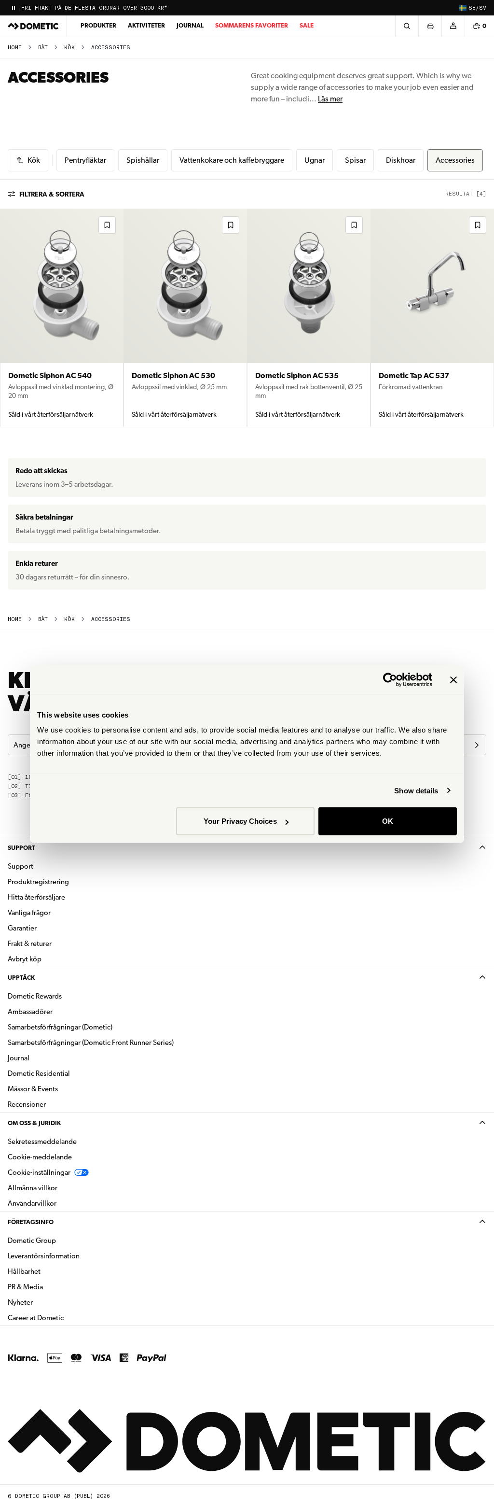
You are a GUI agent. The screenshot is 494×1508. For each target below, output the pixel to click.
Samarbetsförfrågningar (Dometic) (60, 1027)
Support (21, 847)
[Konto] (453, 26)
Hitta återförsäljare (36, 897)
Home (15, 47)
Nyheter (51, 1302)
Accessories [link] (110, 47)
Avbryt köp (24, 959)
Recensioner (27, 1104)
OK (387, 821)
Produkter (98, 25)
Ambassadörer (30, 1011)
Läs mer (330, 98)
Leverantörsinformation (44, 1256)
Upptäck (21, 977)
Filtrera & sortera (51, 194)
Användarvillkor (32, 1203)
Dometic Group (62, 1240)
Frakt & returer (30, 943)
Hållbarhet (24, 1271)
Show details (416, 790)
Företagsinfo (31, 1222)
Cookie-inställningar (39, 1172)
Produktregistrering (38, 881)
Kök (69, 47)
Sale (307, 25)
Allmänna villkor (32, 1188)
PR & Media (56, 1286)
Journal (190, 25)
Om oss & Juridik (34, 1123)
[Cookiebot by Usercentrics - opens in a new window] (390, 679)
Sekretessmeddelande (42, 1141)
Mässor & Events (33, 1089)
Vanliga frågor (29, 912)
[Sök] (406, 26)
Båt (43, 47)
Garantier (22, 928)
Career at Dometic (66, 1317)
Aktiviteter (146, 25)
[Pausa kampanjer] (13, 8)
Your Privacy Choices (240, 821)
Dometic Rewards (35, 996)
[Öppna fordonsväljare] (429, 26)
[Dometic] (33, 26)
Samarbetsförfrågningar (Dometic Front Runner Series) (91, 1042)
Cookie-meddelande (40, 1157)
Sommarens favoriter (251, 25)
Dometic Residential (69, 1073)
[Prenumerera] (476, 745)
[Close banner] (453, 679)
